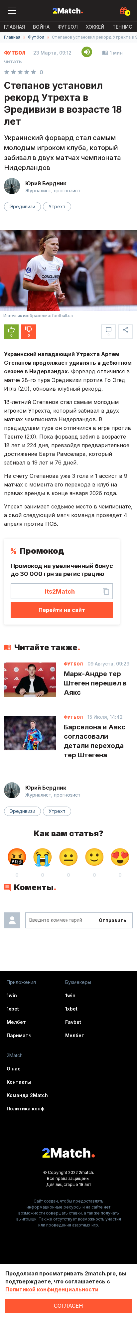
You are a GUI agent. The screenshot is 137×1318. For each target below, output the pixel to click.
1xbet (13, 1009)
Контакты (19, 1082)
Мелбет (16, 1022)
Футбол (68, 27)
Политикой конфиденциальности (51, 1289)
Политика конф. (26, 1108)
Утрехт (57, 206)
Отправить (112, 920)
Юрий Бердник (45, 183)
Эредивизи (22, 206)
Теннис (122, 27)
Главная (14, 27)
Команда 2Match (27, 1095)
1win (12, 995)
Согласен (68, 1305)
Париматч (19, 1035)
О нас (14, 1068)
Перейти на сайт (62, 610)
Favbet (73, 1022)
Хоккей (95, 27)
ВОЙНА (41, 27)
